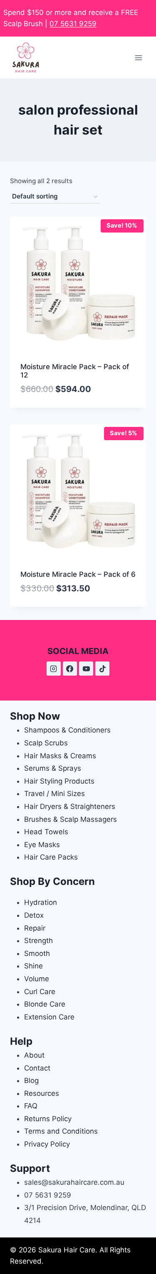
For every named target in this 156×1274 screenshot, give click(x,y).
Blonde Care (44, 1004)
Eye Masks (42, 844)
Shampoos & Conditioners (67, 730)
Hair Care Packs (51, 857)
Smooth (37, 953)
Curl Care (39, 991)
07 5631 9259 (73, 24)
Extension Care (49, 1017)
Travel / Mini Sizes (54, 793)
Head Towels (46, 832)
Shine (33, 966)
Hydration (40, 902)
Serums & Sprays (52, 768)
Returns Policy (48, 1119)
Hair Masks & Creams (60, 756)
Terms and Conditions (61, 1131)
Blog (31, 1080)
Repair (34, 928)
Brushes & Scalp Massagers (70, 819)
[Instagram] (54, 669)
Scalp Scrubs (46, 743)
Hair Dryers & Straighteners (69, 806)
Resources (41, 1093)
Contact (37, 1068)
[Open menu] (138, 57)
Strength (38, 940)
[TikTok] (102, 669)
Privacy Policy (47, 1144)
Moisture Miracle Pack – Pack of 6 (78, 574)
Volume (36, 979)
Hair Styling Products (59, 781)
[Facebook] (70, 669)
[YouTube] (86, 669)
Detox (34, 915)
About (34, 1055)
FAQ (30, 1106)
